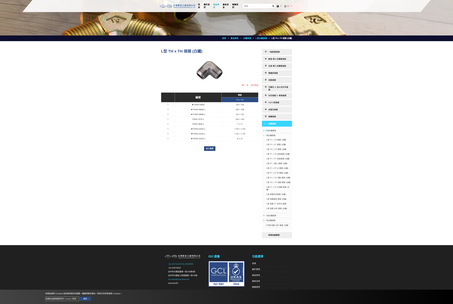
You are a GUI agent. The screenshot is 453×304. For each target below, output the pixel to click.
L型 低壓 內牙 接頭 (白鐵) (276, 208)
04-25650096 (187, 264)
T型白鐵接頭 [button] (270, 220)
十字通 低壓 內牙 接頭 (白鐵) (277, 225)
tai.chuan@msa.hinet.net (178, 279)
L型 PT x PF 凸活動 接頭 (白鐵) (277, 188)
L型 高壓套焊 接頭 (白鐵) (276, 199)
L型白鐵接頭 (261, 38)
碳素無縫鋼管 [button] (274, 235)
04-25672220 (174, 264)
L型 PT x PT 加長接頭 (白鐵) (278, 159)
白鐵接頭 (247, 38)
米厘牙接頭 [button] (273, 110)
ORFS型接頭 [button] (273, 102)
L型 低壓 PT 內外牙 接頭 (276, 204)
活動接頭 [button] (272, 80)
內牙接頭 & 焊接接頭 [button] (277, 95)
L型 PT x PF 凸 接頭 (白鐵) (277, 168)
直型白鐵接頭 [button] (270, 130)
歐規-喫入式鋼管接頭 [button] (277, 59)
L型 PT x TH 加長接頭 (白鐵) (278, 154)
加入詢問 (210, 148)
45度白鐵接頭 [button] (270, 216)
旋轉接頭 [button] (272, 117)
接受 (85, 299)
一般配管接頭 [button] (274, 52)
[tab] (277, 52)
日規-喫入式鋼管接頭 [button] (277, 66)
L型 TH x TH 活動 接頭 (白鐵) (278, 182)
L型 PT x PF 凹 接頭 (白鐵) (277, 173)
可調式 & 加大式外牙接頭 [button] (278, 88)
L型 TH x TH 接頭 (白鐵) (276, 149)
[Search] (273, 6)
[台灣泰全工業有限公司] (177, 6)
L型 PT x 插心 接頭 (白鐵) (276, 163)
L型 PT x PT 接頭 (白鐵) (276, 144)
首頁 (200, 6)
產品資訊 (216, 6)
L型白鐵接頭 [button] (270, 135)
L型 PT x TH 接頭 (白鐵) (276, 140)
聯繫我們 (235, 6)
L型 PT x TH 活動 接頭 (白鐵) (278, 178)
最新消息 (226, 6)
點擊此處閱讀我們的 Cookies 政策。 (62, 299)
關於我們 (207, 6)
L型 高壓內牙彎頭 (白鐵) (276, 194)
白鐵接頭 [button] (272, 124)
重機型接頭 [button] (273, 73)
